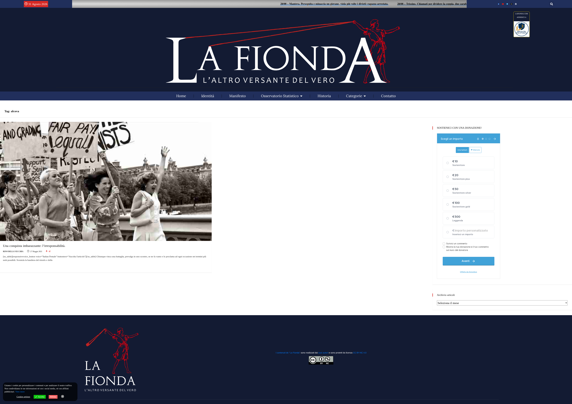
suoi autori (323, 352)
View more (20, 392)
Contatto (388, 96)
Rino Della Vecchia (13, 251)
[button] (551, 3)
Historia (324, 96)
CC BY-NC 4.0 (359, 352)
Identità (207, 96)
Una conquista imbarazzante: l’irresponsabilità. (34, 246)
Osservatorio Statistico (280, 96)
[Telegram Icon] (507, 4)
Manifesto (237, 96)
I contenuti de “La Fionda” (288, 352)
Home (181, 96)
